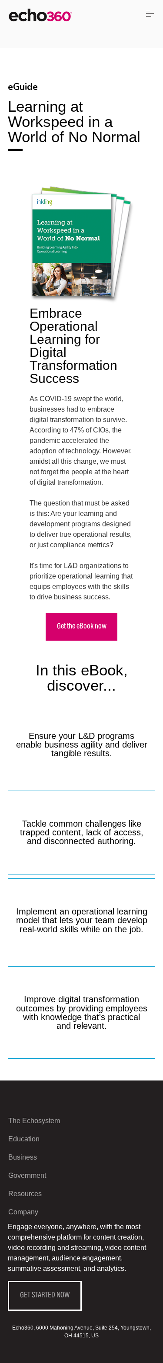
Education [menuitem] (24, 1139)
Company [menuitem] (23, 1212)
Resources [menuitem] (25, 1193)
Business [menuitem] (22, 1157)
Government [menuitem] (27, 1175)
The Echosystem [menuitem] (34, 1120)
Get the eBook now (81, 627)
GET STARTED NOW (45, 1296)
